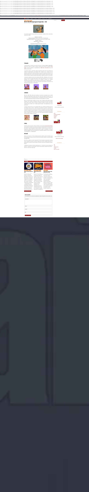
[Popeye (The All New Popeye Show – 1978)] (28, 166)
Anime (34, 170)
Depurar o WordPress (38, 15)
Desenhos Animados (57, 114)
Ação (25, 170)
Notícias (43, 18)
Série (54, 113)
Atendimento (50, 18)
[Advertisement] (38, 153)
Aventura (27, 170)
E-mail (26, 209)
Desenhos (40, 170)
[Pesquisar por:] (57, 20)
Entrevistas (39, 18)
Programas (27, 18)
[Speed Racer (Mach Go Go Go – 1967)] (38, 166)
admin (31, 173)
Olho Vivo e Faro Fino (45, 67)
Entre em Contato (56, 149)
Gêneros (32, 18)
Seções (35, 18)
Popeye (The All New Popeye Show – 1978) (28, 172)
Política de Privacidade (59, 138)
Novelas (55, 116)
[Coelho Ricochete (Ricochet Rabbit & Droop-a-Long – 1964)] (48, 166)
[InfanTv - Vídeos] (38, 60)
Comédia (30, 170)
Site (46, 18)
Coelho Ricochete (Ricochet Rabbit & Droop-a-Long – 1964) (48, 172)
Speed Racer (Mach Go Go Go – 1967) (38, 172)
